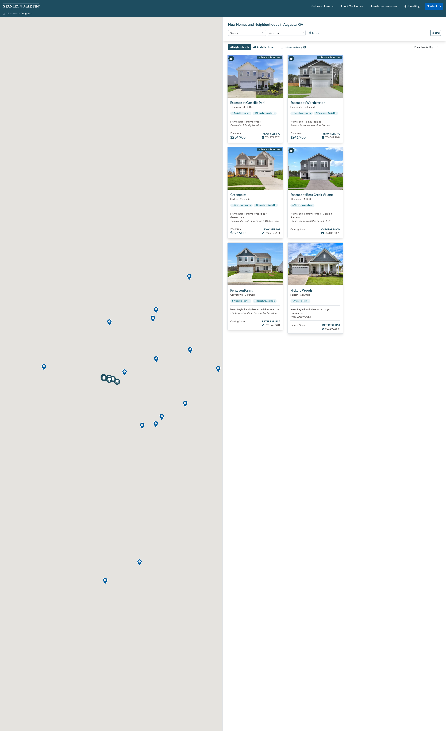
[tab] (239, 47)
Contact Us (434, 6)
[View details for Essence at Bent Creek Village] (315, 168)
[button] (139, 562)
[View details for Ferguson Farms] (255, 264)
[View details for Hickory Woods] (315, 264)
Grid (437, 33)
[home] (3, 13)
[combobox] (247, 33)
